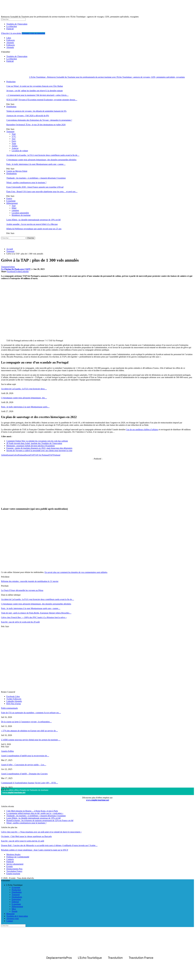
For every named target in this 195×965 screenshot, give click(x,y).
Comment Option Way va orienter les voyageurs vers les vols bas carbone (37, 441)
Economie (16, 887)
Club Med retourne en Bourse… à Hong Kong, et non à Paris (32, 811)
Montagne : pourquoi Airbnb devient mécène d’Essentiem (30, 446)
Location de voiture (20, 151)
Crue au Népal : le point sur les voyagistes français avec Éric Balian (34, 86)
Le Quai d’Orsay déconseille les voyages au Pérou (22, 590)
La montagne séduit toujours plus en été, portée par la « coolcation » (34, 813)
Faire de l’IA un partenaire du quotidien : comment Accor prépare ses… (31, 712)
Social (27, 455)
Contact (9, 921)
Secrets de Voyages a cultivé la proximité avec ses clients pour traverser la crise (39, 450)
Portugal (21, 455)
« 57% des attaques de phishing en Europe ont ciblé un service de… (29, 731)
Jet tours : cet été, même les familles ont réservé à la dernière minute (34, 91)
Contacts (10, 859)
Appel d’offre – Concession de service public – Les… (23, 765)
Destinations (11, 173)
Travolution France (14, 871)
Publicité (10, 29)
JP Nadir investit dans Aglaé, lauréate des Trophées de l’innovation (34, 443)
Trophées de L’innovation (17, 916)
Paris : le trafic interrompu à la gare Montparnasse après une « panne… (36, 164)
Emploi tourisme (13, 873)
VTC (14, 136)
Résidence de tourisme (21, 215)
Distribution (11, 106)
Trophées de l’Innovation (16, 24)
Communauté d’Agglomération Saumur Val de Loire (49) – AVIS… (29, 783)
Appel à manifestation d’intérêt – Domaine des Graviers (24, 774)
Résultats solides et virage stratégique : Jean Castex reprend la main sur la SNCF (34, 850)
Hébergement (12, 203)
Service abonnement (14, 864)
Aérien (14, 146)
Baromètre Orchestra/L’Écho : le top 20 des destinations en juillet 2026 (36, 124)
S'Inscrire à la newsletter (11, 33)
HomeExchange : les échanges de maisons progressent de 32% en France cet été (39, 820)
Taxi (13, 139)
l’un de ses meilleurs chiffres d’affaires (142, 429)
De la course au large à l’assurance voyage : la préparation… (26, 722)
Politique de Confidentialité (17, 857)
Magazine (10, 914)
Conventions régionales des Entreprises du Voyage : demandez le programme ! (39, 120)
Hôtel (14, 208)
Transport (10, 131)
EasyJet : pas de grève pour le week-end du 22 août (22, 841)
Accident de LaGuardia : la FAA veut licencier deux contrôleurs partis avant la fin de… (42, 155)
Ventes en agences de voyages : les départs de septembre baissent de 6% (36, 111)
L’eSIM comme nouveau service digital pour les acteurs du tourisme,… (30, 740)
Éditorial (15, 902)
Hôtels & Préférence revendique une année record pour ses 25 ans (33, 229)
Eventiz (9, 866)
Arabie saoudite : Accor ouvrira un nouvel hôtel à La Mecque (32, 224)
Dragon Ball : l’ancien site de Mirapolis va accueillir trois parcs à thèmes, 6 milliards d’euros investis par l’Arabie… (49, 845)
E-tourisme (11, 201)
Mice (14, 909)
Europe (10, 455)
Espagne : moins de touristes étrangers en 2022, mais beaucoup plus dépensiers (39, 448)
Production (11, 81)
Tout (14, 134)
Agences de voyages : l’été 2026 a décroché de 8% (27, 115)
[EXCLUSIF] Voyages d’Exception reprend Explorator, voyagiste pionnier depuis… (41, 100)
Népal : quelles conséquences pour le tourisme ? (26, 182)
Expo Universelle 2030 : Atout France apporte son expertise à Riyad (34, 187)
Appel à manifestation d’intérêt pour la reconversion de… (25, 756)
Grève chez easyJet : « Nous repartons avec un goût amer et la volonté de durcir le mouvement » (41, 832)
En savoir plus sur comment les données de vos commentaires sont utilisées (76, 572)
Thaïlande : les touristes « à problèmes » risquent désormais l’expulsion (36, 178)
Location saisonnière (20, 213)
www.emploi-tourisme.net (13, 792)
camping (15, 210)
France (9, 198)
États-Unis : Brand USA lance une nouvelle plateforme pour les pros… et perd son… (41, 191)
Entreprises (16, 899)
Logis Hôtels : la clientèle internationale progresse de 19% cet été (33, 220)
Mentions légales (13, 854)
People (14, 911)
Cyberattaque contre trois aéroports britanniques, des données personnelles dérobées (41, 160)
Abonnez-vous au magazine (33, 33)
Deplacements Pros (14, 869)
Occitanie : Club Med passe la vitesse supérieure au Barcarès (26, 836)
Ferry (14, 141)
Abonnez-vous (12, 918)
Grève (15, 455)
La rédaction (11, 26)
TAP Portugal (54, 455)
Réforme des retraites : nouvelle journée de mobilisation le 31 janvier (29, 581)
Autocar (15, 148)
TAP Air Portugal (41, 455)
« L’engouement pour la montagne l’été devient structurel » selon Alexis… (37, 95)
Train (14, 143)
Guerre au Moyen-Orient (16, 171)
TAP (32, 455)
